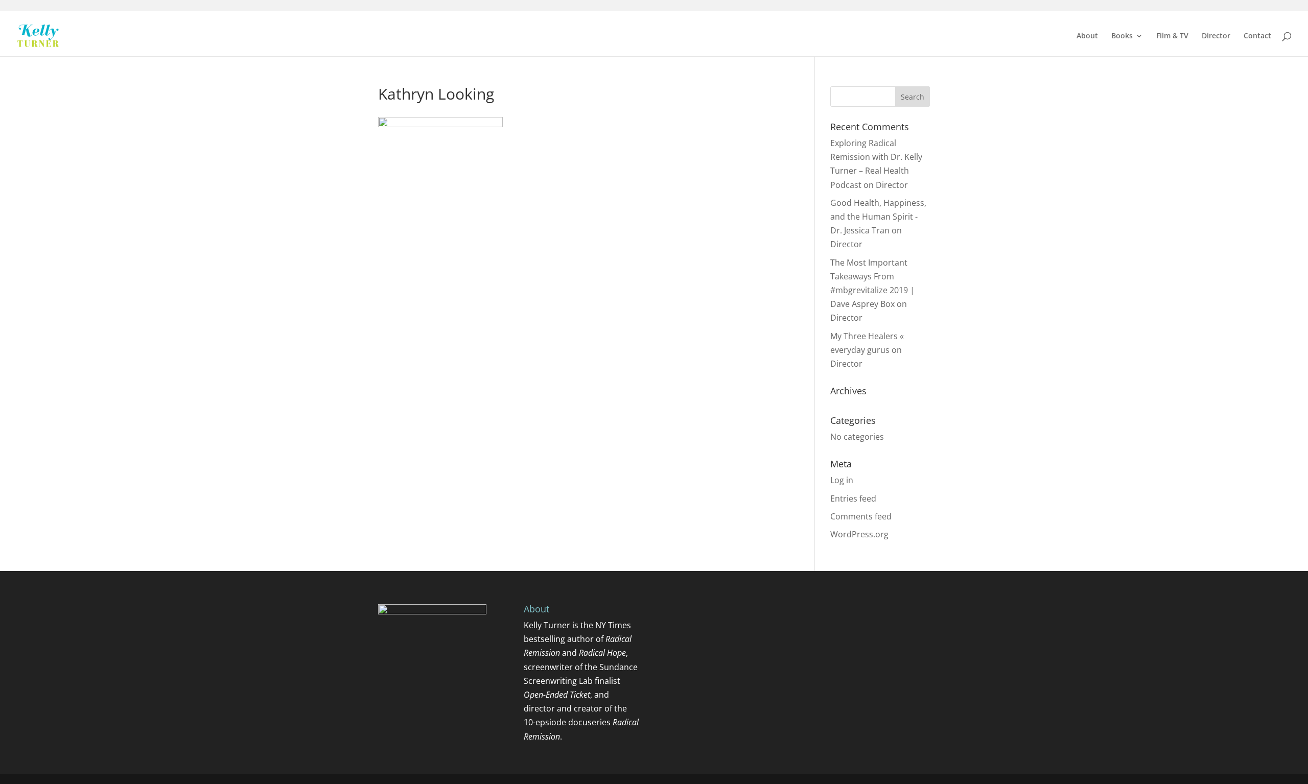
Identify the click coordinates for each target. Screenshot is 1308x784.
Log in (841, 480)
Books (1122, 36)
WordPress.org (859, 534)
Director (1216, 36)
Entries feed (853, 498)
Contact (1257, 36)
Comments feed (861, 516)
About (1087, 36)
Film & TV (1172, 36)
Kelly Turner (547, 625)
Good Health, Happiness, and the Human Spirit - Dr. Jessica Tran (878, 216)
